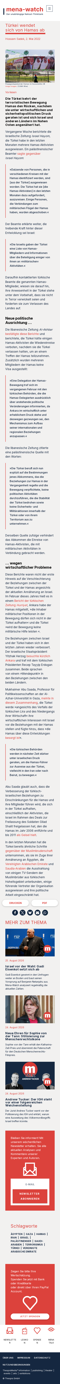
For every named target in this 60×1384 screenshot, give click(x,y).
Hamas (41, 1234)
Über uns (8, 1357)
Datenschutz (42, 1357)
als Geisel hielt (26, 835)
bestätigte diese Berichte (22, 334)
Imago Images (10, 86)
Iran (14, 1237)
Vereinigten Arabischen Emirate (26, 864)
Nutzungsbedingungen (16, 1364)
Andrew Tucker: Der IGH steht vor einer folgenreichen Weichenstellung (28, 1102)
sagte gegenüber (28, 153)
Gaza (29, 1234)
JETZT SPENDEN (30, 1316)
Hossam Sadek (14, 39)
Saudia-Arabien (15, 868)
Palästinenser (21, 1241)
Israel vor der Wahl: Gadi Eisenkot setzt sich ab (24, 968)
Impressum (23, 1357)
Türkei (15, 1248)
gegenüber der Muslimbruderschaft (28, 851)
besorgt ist (12, 738)
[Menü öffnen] (49, 8)
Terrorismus (34, 1244)
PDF (44, 903)
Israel (24, 1237)
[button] (15, 913)
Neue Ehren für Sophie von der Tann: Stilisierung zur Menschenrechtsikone (26, 1036)
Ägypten (16, 1234)
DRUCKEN (15, 903)
